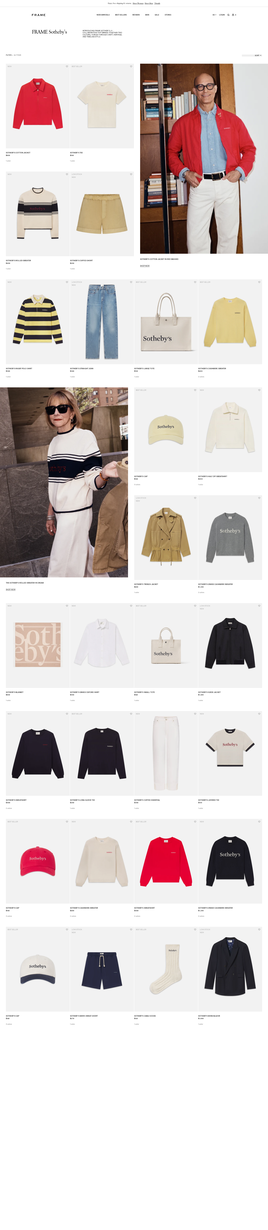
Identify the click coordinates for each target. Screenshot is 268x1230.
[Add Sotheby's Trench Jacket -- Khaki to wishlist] (195, 498)
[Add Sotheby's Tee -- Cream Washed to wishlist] (131, 66)
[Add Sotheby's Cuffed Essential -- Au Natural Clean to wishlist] (195, 714)
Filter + (9, 55)
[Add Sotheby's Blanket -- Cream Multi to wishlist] (67, 606)
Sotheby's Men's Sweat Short (84, 1016)
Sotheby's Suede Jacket (209, 692)
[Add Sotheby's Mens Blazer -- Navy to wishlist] (259, 929)
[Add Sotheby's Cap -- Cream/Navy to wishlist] (67, 929)
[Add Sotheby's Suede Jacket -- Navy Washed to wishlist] (259, 606)
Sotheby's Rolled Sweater (18, 260)
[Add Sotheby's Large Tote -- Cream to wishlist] (195, 282)
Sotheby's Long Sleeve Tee (82, 800)
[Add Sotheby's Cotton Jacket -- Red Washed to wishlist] (67, 66)
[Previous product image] (9, 106)
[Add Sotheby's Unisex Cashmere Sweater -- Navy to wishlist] (259, 822)
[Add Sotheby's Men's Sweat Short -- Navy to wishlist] (131, 929)
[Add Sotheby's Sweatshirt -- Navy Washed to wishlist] (67, 714)
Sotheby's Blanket (14, 692)
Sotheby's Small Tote (144, 692)
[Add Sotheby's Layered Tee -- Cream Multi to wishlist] (259, 714)
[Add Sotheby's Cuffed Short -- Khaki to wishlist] (131, 174)
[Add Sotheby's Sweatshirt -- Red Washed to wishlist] (195, 822)
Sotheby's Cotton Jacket (18, 153)
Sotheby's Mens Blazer (209, 1016)
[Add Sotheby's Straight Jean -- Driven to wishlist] (131, 282)
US (214, 15)
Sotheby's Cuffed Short (81, 260)
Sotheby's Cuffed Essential (147, 800)
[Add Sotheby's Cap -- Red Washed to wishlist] (67, 822)
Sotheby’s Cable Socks (145, 1016)
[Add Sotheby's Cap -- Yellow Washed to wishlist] (195, 390)
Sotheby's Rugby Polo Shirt (19, 368)
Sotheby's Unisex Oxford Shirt (84, 692)
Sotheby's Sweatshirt (16, 800)
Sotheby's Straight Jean (81, 368)
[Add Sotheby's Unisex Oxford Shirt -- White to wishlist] (131, 606)
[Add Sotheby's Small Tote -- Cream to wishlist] (195, 606)
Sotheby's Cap (141, 476)
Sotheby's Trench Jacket (146, 584)
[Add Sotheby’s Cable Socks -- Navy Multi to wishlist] (195, 929)
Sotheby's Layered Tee (208, 800)
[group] (134, 3)
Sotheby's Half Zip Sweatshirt (212, 476)
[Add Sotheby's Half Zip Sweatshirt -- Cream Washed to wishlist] (259, 390)
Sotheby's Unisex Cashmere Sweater (215, 584)
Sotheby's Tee (76, 153)
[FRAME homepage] (38, 15)
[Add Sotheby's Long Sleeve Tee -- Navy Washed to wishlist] (131, 714)
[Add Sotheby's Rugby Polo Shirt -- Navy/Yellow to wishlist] (67, 282)
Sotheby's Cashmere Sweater (212, 368)
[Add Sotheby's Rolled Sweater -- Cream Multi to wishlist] (67, 174)
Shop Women (138, 3)
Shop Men (149, 3)
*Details (157, 3)
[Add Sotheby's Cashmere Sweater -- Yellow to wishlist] (259, 282)
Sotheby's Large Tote (144, 368)
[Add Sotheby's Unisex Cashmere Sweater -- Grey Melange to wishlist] (259, 498)
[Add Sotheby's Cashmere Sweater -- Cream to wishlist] (131, 822)
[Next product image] (66, 106)
